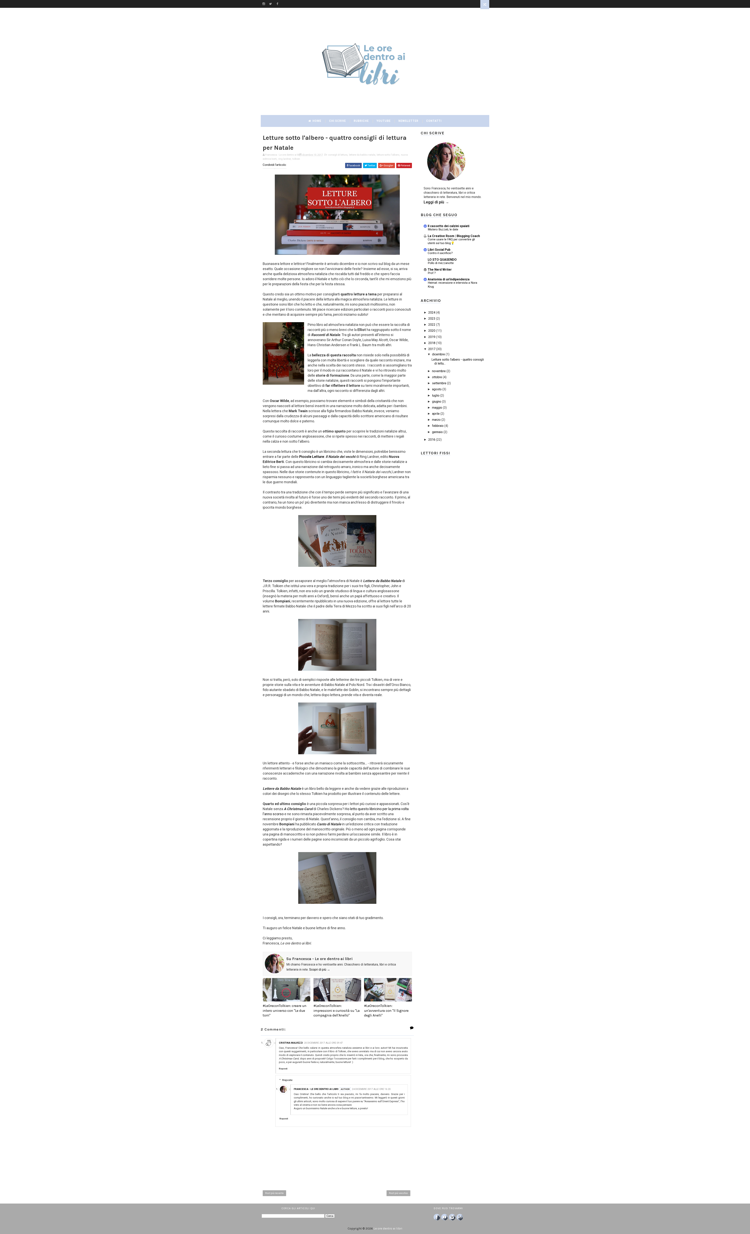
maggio (437, 407)
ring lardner (284, 158)
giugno (436, 401)
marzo (436, 420)
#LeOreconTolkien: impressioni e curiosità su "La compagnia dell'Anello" (336, 1010)
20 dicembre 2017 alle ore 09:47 (323, 1042)
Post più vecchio (398, 1193)
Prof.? (432, 273)
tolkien (296, 158)
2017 (431, 349)
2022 (431, 324)
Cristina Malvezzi (291, 1042)
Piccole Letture (311, 457)
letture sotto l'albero (388, 154)
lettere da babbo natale (362, 154)
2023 (431, 318)
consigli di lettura (337, 154)
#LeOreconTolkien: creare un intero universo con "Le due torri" (284, 1010)
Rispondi (283, 1069)
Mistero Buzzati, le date (443, 229)
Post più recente (274, 1193)
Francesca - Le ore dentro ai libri (316, 1089)
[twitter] (270, 4)
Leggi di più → (436, 202)
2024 (431, 312)
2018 (431, 343)
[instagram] (264, 4)
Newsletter (408, 120)
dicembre (438, 354)
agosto (437, 389)
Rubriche (361, 120)
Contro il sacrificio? (440, 253)
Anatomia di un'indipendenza (449, 279)
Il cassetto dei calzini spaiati (448, 226)
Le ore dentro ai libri (388, 1228)
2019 (431, 337)
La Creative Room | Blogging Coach (454, 236)
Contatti (434, 120)
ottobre (437, 377)
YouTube (384, 120)
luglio (435, 395)
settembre (439, 383)
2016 (431, 439)
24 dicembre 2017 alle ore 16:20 (371, 1089)
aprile (436, 413)
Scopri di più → (319, 969)
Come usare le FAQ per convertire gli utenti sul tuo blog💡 (451, 241)
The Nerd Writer (440, 269)
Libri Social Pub (439, 249)
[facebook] (277, 4)
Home (316, 120)
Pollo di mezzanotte (441, 263)
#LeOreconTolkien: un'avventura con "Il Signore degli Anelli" (386, 1010)
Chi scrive (337, 120)
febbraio (438, 426)
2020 (431, 331)
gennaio (437, 432)
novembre (439, 371)
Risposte (287, 1080)
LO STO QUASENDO (442, 259)
